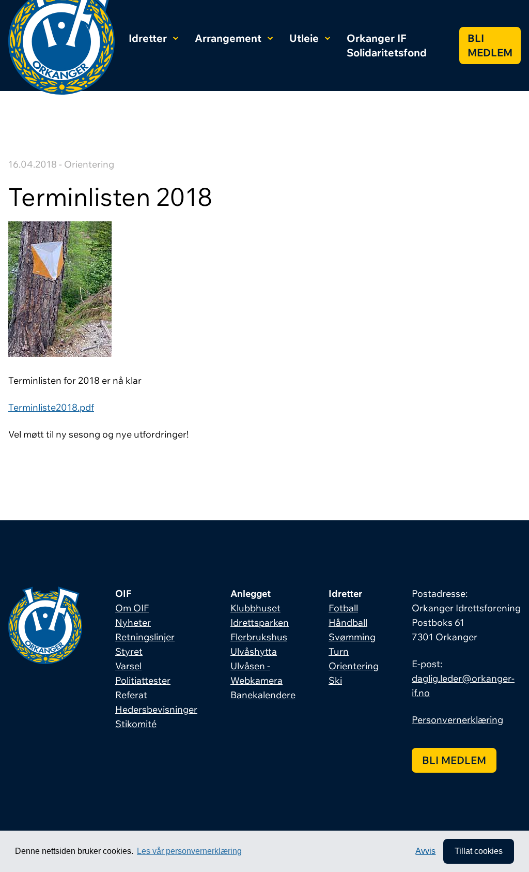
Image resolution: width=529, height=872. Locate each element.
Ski (335, 680)
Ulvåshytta (253, 651)
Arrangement (228, 38)
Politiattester (142, 680)
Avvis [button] (425, 851)
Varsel (128, 666)
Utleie (304, 38)
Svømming (352, 637)
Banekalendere (262, 695)
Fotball (343, 608)
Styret (129, 651)
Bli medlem (490, 45)
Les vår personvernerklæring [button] (189, 851)
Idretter (148, 38)
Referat (131, 695)
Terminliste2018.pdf (51, 407)
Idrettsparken (259, 622)
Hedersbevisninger (156, 709)
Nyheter (133, 622)
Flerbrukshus (258, 637)
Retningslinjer (145, 637)
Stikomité (136, 724)
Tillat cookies (479, 851)
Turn (339, 651)
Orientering (354, 666)
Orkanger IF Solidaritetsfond (387, 45)
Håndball (348, 622)
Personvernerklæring (457, 720)
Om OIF (132, 608)
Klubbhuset (255, 608)
